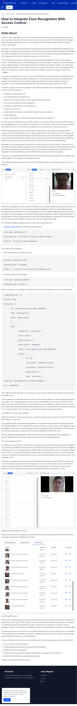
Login (9, 7)
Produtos (24, 3)
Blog (53, 3)
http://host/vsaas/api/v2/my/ (12, 227)
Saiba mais (12, 696)
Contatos (74, 3)
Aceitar (7, 700)
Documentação (63, 3)
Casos (34, 3)
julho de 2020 (10, 14)
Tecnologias (43, 3)
